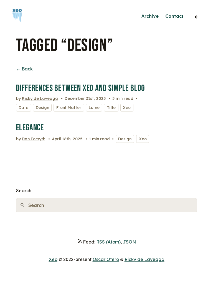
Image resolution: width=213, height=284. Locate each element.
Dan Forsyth (33, 138)
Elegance (30, 127)
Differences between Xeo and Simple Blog (80, 88)
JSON (129, 242)
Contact (174, 16)
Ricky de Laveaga (40, 98)
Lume (94, 107)
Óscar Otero (106, 259)
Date (23, 107)
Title (111, 107)
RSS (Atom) (108, 242)
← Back (24, 69)
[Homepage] (17, 16)
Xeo (127, 107)
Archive (150, 16)
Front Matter (68, 107)
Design (42, 107)
